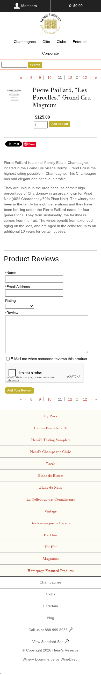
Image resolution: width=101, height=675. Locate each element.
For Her (51, 546)
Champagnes (25, 42)
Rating (10, 300)
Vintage (50, 510)
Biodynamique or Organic (50, 522)
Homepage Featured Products (50, 570)
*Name (10, 273)
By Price (50, 415)
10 (49, 77)
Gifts (46, 42)
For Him (50, 534)
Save (31, 144)
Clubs (61, 42)
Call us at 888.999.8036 (48, 630)
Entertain (80, 42)
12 (70, 77)
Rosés (50, 463)
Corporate (50, 53)
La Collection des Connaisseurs (50, 499)
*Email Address (17, 287)
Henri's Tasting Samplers (50, 439)
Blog (50, 618)
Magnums (51, 558)
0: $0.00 (76, 6)
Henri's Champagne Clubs (50, 451)
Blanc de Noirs (50, 487)
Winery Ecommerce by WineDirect (50, 659)
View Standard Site (48, 642)
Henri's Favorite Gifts (50, 427)
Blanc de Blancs (50, 475)
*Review (11, 313)
